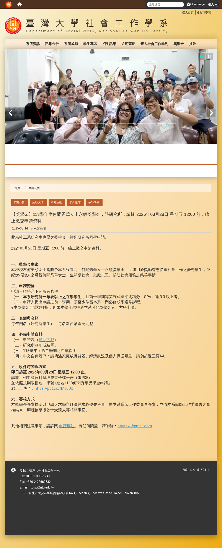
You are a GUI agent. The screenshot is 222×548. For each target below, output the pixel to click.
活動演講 (37, 202)
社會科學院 (204, 12)
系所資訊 (33, 44)
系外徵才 (75, 202)
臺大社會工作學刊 (154, 44)
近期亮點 (128, 44)
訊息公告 (52, 44)
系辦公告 (19, 202)
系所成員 (71, 44)
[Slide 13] (172, 123)
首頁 (17, 188)
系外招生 (93, 202)
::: (180, 11)
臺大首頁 (188, 12)
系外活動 (56, 202)
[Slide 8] (122, 123)
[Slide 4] (81, 123)
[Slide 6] (101, 123)
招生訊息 (109, 44)
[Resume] (201, 56)
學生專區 (90, 44)
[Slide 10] (141, 123)
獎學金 (178, 44)
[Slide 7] (111, 123)
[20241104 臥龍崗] (111, 96)
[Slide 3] (71, 123)
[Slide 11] (151, 123)
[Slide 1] (51, 123)
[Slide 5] (91, 123)
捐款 (192, 44)
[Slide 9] (131, 123)
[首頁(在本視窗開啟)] (19, 4)
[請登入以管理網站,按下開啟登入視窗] (8, 4)
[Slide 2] (61, 123)
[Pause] (209, 56)
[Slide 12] (161, 123)
